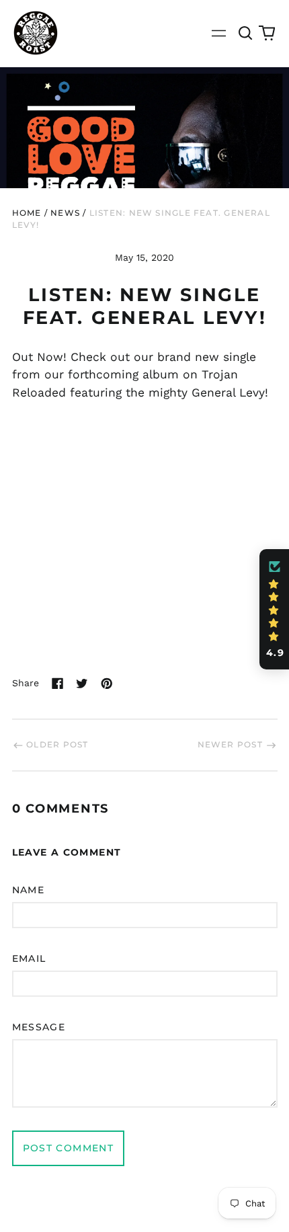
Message (39, 1027)
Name (28, 890)
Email (29, 958)
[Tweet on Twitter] (82, 683)
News (65, 213)
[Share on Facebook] (58, 683)
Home (27, 213)
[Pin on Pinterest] (107, 683)
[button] (246, 33)
